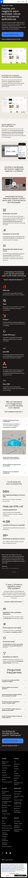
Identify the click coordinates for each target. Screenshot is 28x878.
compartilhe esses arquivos (9, 85)
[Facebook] (6, 852)
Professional (17, 764)
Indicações (4, 836)
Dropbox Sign (17, 775)
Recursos (4, 770)
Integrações (4, 768)
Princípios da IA (17, 806)
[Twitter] (2, 852)
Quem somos (17, 821)
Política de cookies (18, 800)
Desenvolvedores (6, 830)
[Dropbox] (1, 1)
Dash (15, 771)
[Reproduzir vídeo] (14, 184)
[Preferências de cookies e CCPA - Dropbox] (14, 870)
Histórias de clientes (6, 825)
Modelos (4, 779)
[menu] (26, 1)
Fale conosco (17, 793)
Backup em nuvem (6, 805)
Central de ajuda (18, 791)
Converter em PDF (6, 813)
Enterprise (16, 768)
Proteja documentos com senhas (11, 424)
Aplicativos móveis (6, 765)
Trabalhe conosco (18, 823)
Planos (15, 780)
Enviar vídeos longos (6, 795)
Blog (3, 821)
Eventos (4, 823)
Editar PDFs (4, 807)
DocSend (16, 773)
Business (16, 766)
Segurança (4, 775)
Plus (15, 761)
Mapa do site (17, 808)
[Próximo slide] (18, 572)
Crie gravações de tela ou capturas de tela (13, 236)
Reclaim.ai (16, 778)
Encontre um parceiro (7, 846)
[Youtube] (10, 852)
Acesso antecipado (6, 777)
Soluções (4, 772)
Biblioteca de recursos (7, 828)
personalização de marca (9, 219)
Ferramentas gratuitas (7, 781)
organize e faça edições (14, 81)
